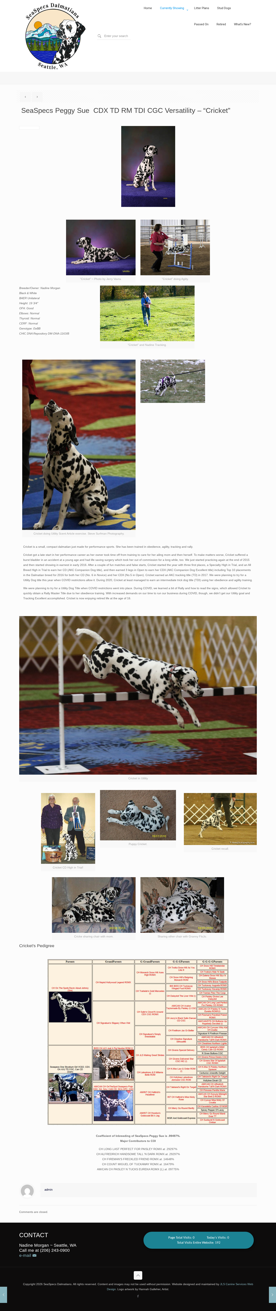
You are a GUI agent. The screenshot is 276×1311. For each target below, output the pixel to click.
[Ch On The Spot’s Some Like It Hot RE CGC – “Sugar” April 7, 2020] (3, 1295)
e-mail (25, 1255)
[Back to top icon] (138, 1275)
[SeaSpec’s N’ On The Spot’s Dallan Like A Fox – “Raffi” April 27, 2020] (272, 1295)
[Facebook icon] (138, 1296)
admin (48, 1189)
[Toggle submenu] (173, 18)
